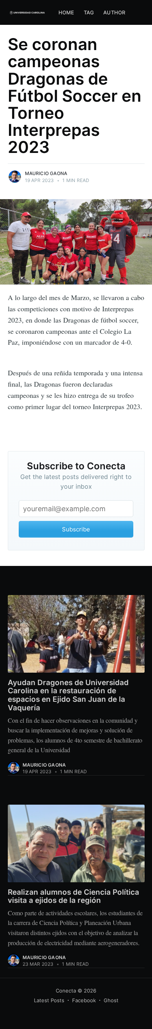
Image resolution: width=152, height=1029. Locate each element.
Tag (89, 12)
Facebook (84, 1000)
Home (66, 12)
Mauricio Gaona (46, 173)
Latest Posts (49, 1000)
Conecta (66, 990)
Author (114, 12)
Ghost (111, 1000)
